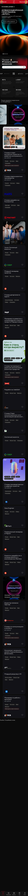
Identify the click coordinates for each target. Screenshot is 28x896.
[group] (16, 115)
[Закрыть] (26, 1)
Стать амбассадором (9, 21)
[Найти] (24, 67)
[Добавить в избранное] (22, 170)
